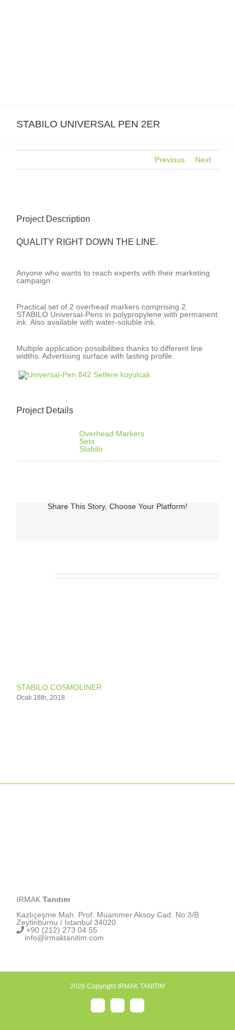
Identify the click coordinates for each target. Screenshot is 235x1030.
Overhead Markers (111, 433)
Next (203, 159)
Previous (170, 159)
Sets (87, 441)
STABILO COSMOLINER (59, 687)
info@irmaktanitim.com (64, 937)
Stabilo (91, 448)
